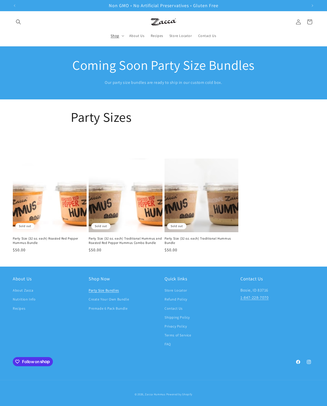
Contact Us (174, 308)
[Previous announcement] (14, 5)
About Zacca (23, 290)
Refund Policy (176, 299)
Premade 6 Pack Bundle (108, 308)
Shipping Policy (177, 317)
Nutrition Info (24, 299)
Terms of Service (178, 335)
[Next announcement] (312, 5)
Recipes (19, 308)
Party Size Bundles (104, 290)
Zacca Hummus (155, 394)
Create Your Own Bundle (109, 299)
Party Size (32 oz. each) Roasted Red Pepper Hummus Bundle (45, 241)
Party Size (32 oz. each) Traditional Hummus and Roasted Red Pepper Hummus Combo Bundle (125, 241)
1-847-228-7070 (254, 297)
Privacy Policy (176, 326)
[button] (18, 22)
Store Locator (176, 290)
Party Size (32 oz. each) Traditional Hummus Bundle (198, 241)
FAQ (168, 344)
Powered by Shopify (179, 394)
